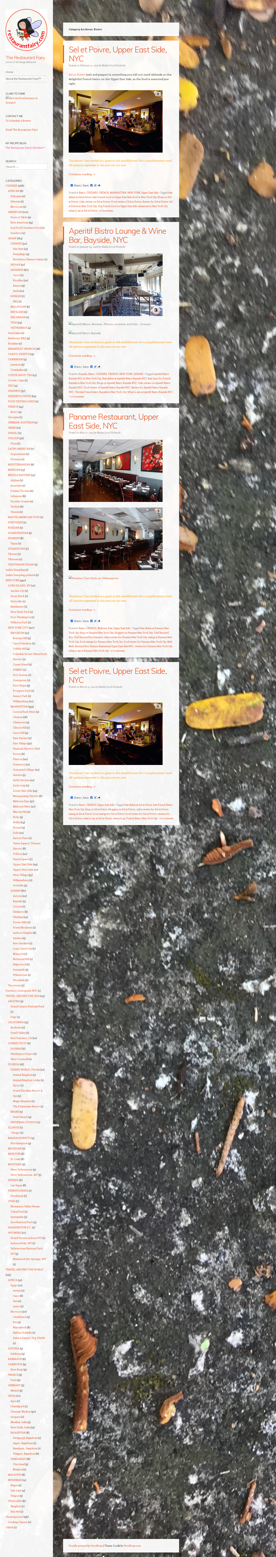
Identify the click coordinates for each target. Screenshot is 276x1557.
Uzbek (9, 1527)
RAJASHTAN (18, 1432)
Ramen (17, 285)
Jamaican (16, 364)
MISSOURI (14, 1153)
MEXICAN (14, 469)
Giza (15, 1301)
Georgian (13, 417)
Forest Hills (20, 922)
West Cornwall (19, 1059)
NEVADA (13, 1180)
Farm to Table (19, 217)
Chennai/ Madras (21, 1411)
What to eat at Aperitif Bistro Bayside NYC (150, 391)
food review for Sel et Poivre (140, 813)
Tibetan (12, 554)
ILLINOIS (13, 1127)
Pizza (14, 443)
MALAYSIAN (18, 306)
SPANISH (14, 538)
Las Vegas (16, 1185)
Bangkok (16, 1506)
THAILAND (15, 1501)
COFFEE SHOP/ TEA (20, 375)
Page (14, 1017)
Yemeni (15, 512)
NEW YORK (133, 192)
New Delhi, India (20, 1427)
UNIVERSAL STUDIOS (24, 1122)
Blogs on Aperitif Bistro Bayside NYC (117, 382)
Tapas (14, 543)
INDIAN (15, 264)
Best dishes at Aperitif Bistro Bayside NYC (124, 378)
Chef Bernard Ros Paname (88, 637)
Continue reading (82, 174)
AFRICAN (14, 191)
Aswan (17, 1290)
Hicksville (16, 601)
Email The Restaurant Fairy (22, 129)
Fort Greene (20, 675)
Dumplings (19, 254)
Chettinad (19, 1464)
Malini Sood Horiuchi (113, 65)
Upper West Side (23, 869)
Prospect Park (22, 690)
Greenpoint (20, 680)
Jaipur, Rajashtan (23, 1443)
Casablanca (19, 1317)
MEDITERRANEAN (19, 464)
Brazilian (13, 343)
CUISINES (92, 192)
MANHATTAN (118, 192)
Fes (15, 1322)
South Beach (20, 1117)
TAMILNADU (18, 1459)
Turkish (15, 506)
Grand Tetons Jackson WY (26, 1238)
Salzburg (16, 1353)
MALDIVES (14, 1474)
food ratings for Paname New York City (101, 641)
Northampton (19, 1143)
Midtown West (22, 806)
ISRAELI (13, 433)
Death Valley (18, 1032)
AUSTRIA (13, 1348)
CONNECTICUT (17, 1043)
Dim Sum (18, 248)
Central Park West (24, 711)
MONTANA (15, 1164)
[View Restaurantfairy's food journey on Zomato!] (26, 102)
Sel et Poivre (77, 74)
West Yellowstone (21, 1169)
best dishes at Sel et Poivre (138, 804)
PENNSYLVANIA (18, 1190)
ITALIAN (13, 438)
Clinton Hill (19, 727)
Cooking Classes (18, 1522)
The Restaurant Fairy (25, 57)
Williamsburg (21, 701)
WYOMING (14, 1232)
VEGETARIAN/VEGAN (21, 564)
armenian (16, 485)
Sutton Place (20, 838)
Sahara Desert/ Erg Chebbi (29, 1338)
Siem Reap (17, 1369)
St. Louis (15, 1159)
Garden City (18, 590)
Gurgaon (16, 1417)
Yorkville (18, 885)
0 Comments (106, 210)
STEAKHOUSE (16, 548)
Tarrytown (14, 985)
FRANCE (13, 1374)
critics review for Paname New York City (125, 637)
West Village (20, 875)
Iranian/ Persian (20, 491)
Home (9, 72)
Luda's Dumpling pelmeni (20, 575)
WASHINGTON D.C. (20, 1227)
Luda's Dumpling (15, 569)
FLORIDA (13, 1064)
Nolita (16, 822)
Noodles (18, 280)
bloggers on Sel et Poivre (122, 809)
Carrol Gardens (22, 643)
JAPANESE (17, 270)
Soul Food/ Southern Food (26, 227)
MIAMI (15, 1111)
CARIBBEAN (15, 359)
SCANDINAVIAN (18, 533)
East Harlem (20, 738)
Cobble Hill (19, 648)
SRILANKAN (18, 317)
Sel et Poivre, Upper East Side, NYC (118, 54)
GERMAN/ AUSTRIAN (21, 422)
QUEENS (138, 373)
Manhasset (17, 606)
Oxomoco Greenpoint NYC (21, 990)
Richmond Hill (21, 959)
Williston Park (19, 622)
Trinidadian (17, 369)
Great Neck (17, 596)
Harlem (17, 775)
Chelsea (18, 717)
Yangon (15, 1495)
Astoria (17, 896)
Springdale (17, 1217)
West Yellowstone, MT (24, 1174)
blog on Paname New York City (96, 632)
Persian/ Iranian (20, 501)
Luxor (16, 1306)
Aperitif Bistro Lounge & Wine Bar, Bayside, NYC (117, 235)
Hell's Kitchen (21, 780)
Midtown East (105, 628)
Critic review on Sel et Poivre (94, 201)
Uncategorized (14, 1516)
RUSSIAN (13, 527)
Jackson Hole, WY (21, 1243)
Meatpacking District (25, 796)
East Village (20, 743)
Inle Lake (16, 1490)
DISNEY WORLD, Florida (25, 1069)
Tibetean (13, 559)
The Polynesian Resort (26, 1106)
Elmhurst (18, 911)
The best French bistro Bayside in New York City (100, 391)
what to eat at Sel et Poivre (83, 210)
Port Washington (21, 617)
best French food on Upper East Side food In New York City (124, 197)
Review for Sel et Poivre (155, 201)
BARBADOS (15, 1359)
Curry (16, 275)
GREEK (12, 427)
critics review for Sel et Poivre (152, 809)
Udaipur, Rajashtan (24, 1453)
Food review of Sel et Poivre (126, 201)
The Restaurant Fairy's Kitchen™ (25, 147)
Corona (17, 906)
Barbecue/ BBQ (17, 338)
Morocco (16, 1311)
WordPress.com (132, 1545)
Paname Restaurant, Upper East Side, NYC (114, 421)
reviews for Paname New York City (153, 646)
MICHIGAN (15, 1148)
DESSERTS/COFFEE (19, 396)
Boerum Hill (20, 638)
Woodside (19, 980)
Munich (15, 1390)
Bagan (14, 1485)
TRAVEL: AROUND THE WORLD (24, 1269)
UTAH (11, 1201)
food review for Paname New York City (145, 641)
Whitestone (20, 975)
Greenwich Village (24, 769)
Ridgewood (19, 964)
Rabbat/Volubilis (22, 1332)
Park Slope (19, 685)
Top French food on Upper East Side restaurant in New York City (132, 206)
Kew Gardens (21, 943)
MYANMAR (15, 1480)
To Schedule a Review (18, 120)
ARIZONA (14, 1001)
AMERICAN (15, 212)
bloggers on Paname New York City (134, 632)
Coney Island (20, 664)
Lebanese (16, 496)
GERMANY (14, 1385)
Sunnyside (19, 969)
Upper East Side (149, 192)
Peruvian (16, 459)
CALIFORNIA (16, 1022)
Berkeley (16, 1027)
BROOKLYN (17, 633)
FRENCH (104, 192)
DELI (11, 385)
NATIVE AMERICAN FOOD (24, 517)
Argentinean (18, 454)
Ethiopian (16, 196)
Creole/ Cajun (16, 380)
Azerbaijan (14, 333)
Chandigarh (17, 1406)
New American (19, 222)
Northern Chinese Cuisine (28, 259)
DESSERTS (14, 391)
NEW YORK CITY (18, 627)
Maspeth (18, 954)
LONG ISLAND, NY (19, 585)
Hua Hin (15, 1511)
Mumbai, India (19, 1422)
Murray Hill (20, 811)
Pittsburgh (17, 1196)
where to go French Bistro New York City (135, 818)
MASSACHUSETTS (19, 1138)
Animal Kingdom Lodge (26, 1080)
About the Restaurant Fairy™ (23, 78)
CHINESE (16, 243)
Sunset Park (20, 696)
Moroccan (17, 206)
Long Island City (22, 948)
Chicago (15, 1132)
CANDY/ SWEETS (18, 354)
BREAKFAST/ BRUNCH (21, 348)
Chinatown (19, 722)
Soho (16, 832)
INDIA (12, 1395)
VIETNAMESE (19, 327)
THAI (14, 322)
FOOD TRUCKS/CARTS (21, 401)
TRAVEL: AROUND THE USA (22, 996)
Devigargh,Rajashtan (25, 1438)
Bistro (82, 192)
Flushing (18, 917)
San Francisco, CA (21, 1038)
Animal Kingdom (22, 1075)
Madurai (18, 1469)
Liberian (15, 201)
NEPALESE (17, 312)
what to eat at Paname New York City (89, 650)
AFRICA (12, 1280)
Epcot (16, 1085)
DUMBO (18, 669)
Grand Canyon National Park (27, 1006)
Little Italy (19, 785)
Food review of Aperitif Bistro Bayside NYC (107, 387)
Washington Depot (22, 1053)
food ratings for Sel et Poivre (108, 813)
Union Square (21, 859)
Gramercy (19, 764)
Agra (14, 1401)
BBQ (15, 301)
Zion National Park (22, 1222)
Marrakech (19, 1327)
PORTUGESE (15, 522)
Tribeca (17, 854)
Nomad (17, 827)
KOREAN (16, 296)
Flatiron (18, 759)
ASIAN (12, 238)
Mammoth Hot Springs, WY (29, 1259)
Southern (16, 233)
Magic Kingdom (22, 1101)
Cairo (16, 1296)
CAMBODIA (15, 1364)
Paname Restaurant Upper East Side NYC (111, 646)
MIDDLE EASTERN (19, 475)
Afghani (15, 480)
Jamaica (17, 938)
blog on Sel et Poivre (96, 809)
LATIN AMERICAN (19, 448)
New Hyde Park (20, 612)
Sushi (16, 291)
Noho (16, 817)
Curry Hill (19, 733)
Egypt (14, 1285)
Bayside (83, 373)
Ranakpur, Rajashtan (25, 1448)
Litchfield (16, 1048)
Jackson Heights (22, 932)
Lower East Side (22, 790)
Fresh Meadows (22, 927)
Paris (14, 1380)
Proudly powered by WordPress (86, 1545)
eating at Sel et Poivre (80, 813)
